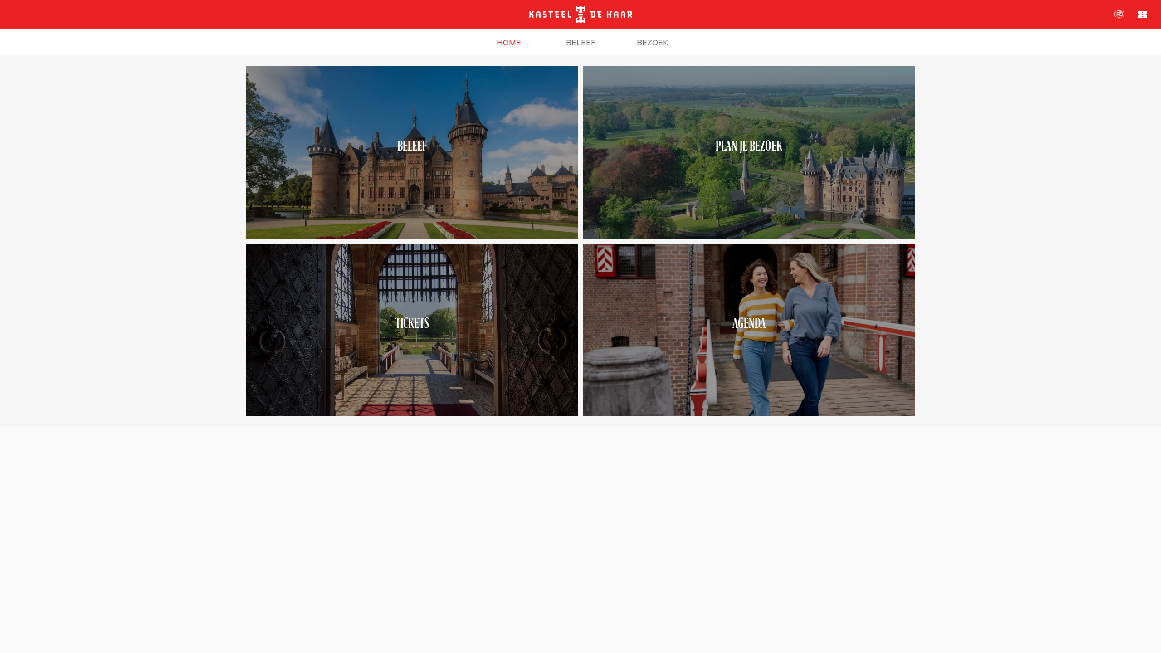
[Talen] (1119, 14)
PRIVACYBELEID (580, 470)
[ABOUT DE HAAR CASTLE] (1143, 14)
